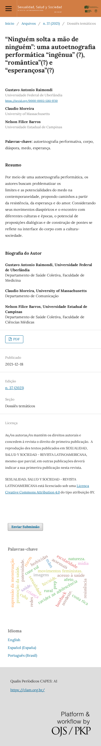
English (14, 640)
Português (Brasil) (22, 655)
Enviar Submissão (25, 527)
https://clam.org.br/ (27, 690)
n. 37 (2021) (51, 23)
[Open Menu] (8, 8)
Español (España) (22, 647)
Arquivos (28, 23)
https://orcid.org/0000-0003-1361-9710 (31, 101)
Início (9, 23)
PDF (16, 339)
